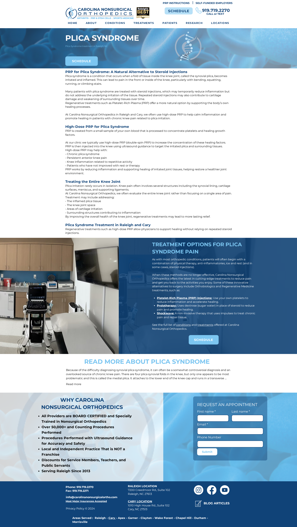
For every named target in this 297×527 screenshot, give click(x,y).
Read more (73, 384)
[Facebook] (211, 490)
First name (206, 411)
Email (202, 424)
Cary (112, 518)
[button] (115, 23)
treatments (205, 324)
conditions (183, 324)
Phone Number (209, 437)
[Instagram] (198, 490)
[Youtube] (224, 490)
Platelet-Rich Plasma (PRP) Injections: (184, 298)
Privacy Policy (75, 508)
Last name (241, 411)
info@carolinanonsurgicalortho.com (91, 497)
